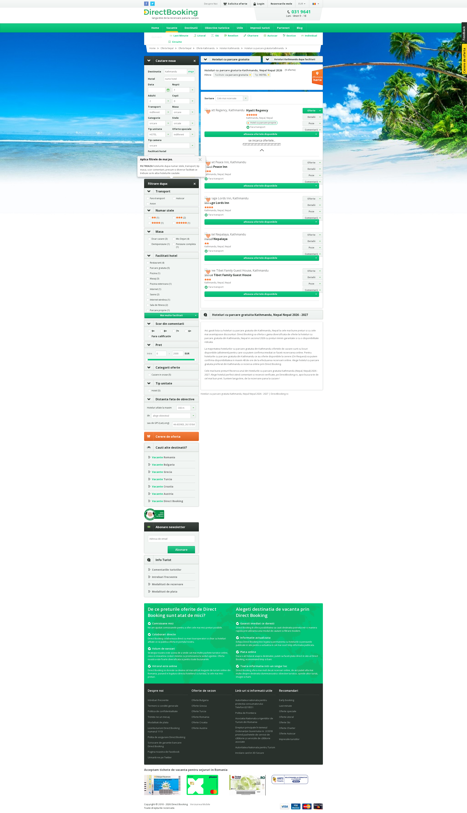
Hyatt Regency (257, 110)
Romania (163, 457)
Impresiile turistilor (289, 739)
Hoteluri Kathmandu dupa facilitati (294, 59)
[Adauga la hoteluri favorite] (208, 111)
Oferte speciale (287, 711)
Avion (153, 203)
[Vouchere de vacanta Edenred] (247, 794)
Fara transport (157, 198)
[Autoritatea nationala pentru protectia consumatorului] (290, 783)
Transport (163, 191)
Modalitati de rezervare (167, 584)
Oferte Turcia (199, 711)
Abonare (181, 550)
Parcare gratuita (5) (160, 268)
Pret (159, 345)
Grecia (162, 472)
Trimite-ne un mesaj (159, 717)
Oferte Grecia (199, 705)
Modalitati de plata (164, 591)
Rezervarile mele (281, 3)
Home (155, 28)
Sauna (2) (154, 294)
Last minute (285, 705)
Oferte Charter (287, 728)
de (148, 415)
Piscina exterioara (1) (160, 283)
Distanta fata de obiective (175, 399)
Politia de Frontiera (245, 713)
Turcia (162, 479)
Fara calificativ (161, 336)
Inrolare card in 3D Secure (249, 752)
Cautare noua (166, 61)
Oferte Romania (200, 717)
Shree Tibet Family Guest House (227, 275)
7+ (177, 331)
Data (151, 84)
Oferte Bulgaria (200, 700)
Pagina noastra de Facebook (164, 751)
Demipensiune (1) (161, 244)
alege (191, 71)
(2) (184, 217)
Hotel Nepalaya (215, 239)
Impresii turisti (260, 28)
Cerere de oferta (168, 437)
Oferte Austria (199, 728)
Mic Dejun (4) (182, 238)
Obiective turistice (217, 28)
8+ (165, 331)
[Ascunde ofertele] (262, 151)
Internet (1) (155, 289)
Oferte (311, 110)
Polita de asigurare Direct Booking (166, 737)
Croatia (162, 486)
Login (261, 3)
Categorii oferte (168, 367)
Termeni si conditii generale (163, 705)
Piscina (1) (155, 273)
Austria (162, 493)
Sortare (209, 98)
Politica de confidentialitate (163, 711)
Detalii (311, 117)
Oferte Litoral (286, 717)
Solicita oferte (237, 3)
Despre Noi (210, 3)
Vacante (171, 28)
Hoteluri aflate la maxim (159, 407)
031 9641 (301, 12)
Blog (300, 28)
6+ (189, 331)
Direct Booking (170, 12)
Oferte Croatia (199, 722)
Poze (311, 123)
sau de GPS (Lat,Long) (158, 423)
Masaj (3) (154, 278)
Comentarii (311, 129)
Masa (159, 232)
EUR (300, 3)
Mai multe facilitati (171, 315)
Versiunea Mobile (200, 804)
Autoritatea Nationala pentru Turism (255, 747)
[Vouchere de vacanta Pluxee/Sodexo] (202, 794)
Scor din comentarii (170, 324)
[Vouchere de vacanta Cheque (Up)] (162, 794)
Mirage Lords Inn (216, 203)
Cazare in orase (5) (161, 374)
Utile (240, 28)
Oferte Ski (284, 722)
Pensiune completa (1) (186, 246)
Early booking (286, 700)
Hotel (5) (156, 390)
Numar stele (165, 210)
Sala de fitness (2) (159, 305)
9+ (153, 331)
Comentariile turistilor (166, 569)
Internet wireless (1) (160, 299)
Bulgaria (163, 464)
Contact (156, 36)
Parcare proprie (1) (160, 310)
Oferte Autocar (287, 733)
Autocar (180, 198)
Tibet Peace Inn (215, 167)
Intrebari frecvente (164, 577)
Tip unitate (164, 383)
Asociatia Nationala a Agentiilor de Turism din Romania (254, 720)
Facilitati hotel (166, 256)
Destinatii (191, 28)
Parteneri (283, 28)
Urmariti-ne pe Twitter (160, 757)
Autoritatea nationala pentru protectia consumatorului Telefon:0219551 (251, 703)
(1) (157, 217)
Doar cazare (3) (159, 238)
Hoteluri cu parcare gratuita (230, 59)
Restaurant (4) (157, 262)
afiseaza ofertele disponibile (260, 134)
